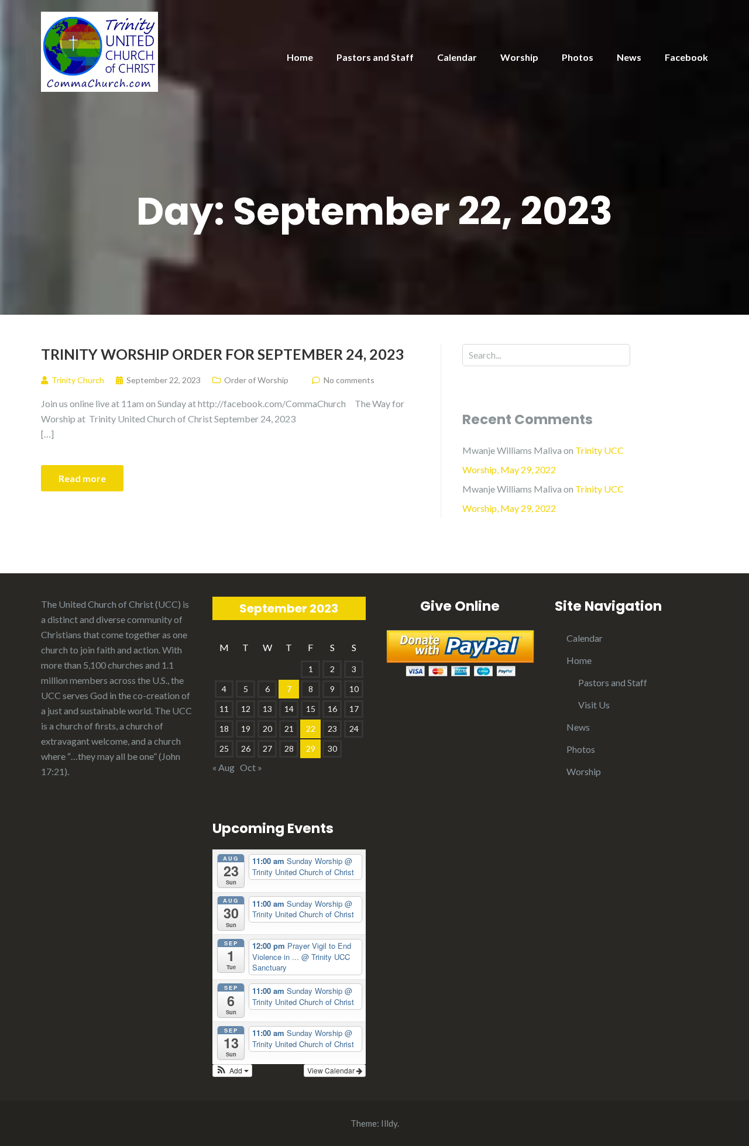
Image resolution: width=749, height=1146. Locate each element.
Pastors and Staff (375, 57)
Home (300, 57)
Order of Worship (256, 380)
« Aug (223, 767)
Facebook (686, 57)
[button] (232, 1070)
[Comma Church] (99, 50)
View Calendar (331, 1070)
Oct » (251, 767)
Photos (577, 57)
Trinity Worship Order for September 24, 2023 (222, 354)
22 (310, 729)
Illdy (389, 1123)
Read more (82, 478)
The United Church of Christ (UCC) (111, 604)
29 (310, 748)
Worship (519, 57)
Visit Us (594, 704)
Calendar (457, 57)
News (629, 57)
